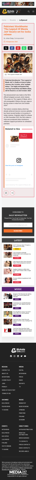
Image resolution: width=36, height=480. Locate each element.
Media (17, 249)
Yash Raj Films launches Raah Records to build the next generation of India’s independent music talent (22, 330)
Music (17, 299)
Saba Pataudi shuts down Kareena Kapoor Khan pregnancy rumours (22, 262)
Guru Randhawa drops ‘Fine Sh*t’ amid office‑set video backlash (22, 312)
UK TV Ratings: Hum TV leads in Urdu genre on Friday (21, 245)
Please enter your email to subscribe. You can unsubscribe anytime (18, 218)
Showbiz (13, 20)
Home (4, 20)
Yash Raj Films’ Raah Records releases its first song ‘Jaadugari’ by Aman (22, 321)
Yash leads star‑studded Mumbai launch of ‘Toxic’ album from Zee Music (21, 304)
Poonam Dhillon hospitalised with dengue (22, 278)
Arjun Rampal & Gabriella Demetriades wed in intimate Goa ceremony (22, 254)
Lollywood (23, 20)
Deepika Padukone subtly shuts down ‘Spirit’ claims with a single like (22, 271)
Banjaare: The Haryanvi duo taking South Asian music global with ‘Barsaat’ (22, 295)
